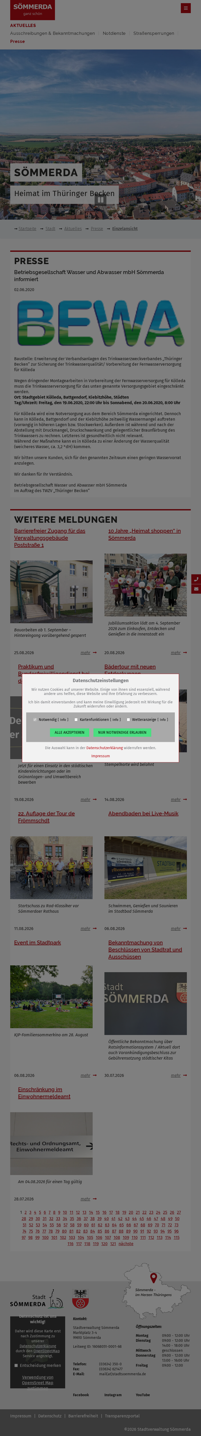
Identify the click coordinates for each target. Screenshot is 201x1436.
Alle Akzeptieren (70, 732)
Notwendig (48, 719)
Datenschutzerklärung (104, 747)
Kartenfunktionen (94, 719)
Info (63, 719)
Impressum (100, 756)
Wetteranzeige (144, 719)
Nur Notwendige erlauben (122, 732)
